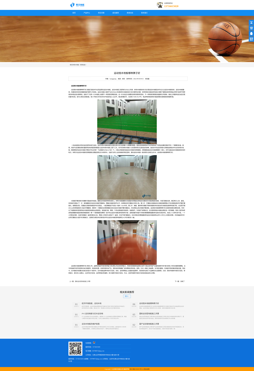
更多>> (127, 296)
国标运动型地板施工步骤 (82, 281)
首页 (74, 13)
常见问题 (101, 13)
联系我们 (144, 13)
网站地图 (146, 369)
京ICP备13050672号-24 (136, 369)
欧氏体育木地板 (74, 64)
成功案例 (115, 13)
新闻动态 (130, 13)
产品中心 (87, 13)
